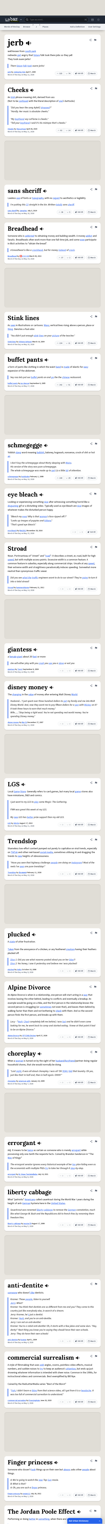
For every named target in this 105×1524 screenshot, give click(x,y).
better (30, 817)
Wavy (46, 325)
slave (61, 663)
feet (35, 656)
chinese (66, 377)
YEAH (64, 1071)
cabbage (48, 1210)
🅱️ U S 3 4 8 (24, 256)
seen (13, 325)
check (59, 1011)
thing (10, 329)
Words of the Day (12, 26)
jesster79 (27, 1223)
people (54, 862)
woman (43, 516)
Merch (93, 73)
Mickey (87, 705)
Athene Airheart (25, 341)
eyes (24, 516)
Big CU (24, 722)
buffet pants (13, 383)
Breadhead (12, 256)
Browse (26, 26)
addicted (29, 236)
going (85, 577)
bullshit (40, 452)
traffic (35, 577)
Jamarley (23, 210)
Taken (11, 949)
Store (23, 791)
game (78, 791)
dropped (45, 107)
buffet (34, 377)
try (46, 1168)
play (36, 802)
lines (41, 335)
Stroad (10, 587)
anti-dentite (13, 1339)
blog (71, 959)
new (16, 817)
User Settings (94, 26)
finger (34, 1487)
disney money (13, 722)
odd (42, 1365)
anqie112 (26, 1493)
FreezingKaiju (34, 1400)
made (66, 367)
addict (89, 236)
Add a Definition (77, 26)
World (74, 694)
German (26, 1203)
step (73, 1168)
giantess (11, 669)
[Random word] (85, 19)
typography (37, 198)
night (18, 1071)
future (36, 55)
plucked (11, 969)
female (13, 656)
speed (11, 559)
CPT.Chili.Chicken (29, 1035)
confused (23, 101)
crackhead (37, 250)
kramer (24, 1339)
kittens (47, 520)
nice (46, 502)
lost (64, 1021)
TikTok (14, 852)
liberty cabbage (14, 1223)
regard (56, 198)
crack (72, 250)
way (85, 995)
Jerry (12, 1303)
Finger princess (14, 1493)
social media (46, 852)
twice (30, 1150)
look (33, 1469)
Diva (12, 959)
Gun (50, 1480)
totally (59, 204)
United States (58, 1203)
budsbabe (25, 476)
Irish (13, 97)
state (12, 941)
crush (41, 663)
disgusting (13, 506)
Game (17, 791)
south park (30, 51)
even (82, 239)
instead (62, 250)
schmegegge (13, 476)
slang (18, 452)
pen (77, 705)
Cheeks (11, 129)
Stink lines (12, 341)
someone (12, 1292)
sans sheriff (12, 210)
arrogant (76, 1150)
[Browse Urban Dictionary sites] (13, 20)
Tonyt (20, 669)
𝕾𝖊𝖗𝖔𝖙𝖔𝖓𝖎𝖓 (22, 872)
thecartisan (21, 129)
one (61, 101)
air (9, 456)
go (52, 377)
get (19, 55)
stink (36, 335)
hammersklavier (22, 587)
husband (60, 1061)
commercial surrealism (17, 1400)
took (29, 66)
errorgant (12, 1174)
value (31, 694)
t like (32, 1292)
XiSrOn (16, 823)
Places (45, 26)
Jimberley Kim (19, 72)
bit (67, 470)
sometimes (45, 1007)
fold (70, 1071)
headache (86, 1390)
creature (70, 949)
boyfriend (19, 119)
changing (16, 694)
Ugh (13, 1390)
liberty (40, 1210)
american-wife (24, 1081)
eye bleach (12, 530)
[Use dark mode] (98, 19)
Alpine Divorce (13, 1035)
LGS (9, 823)
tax (74, 1164)
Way (10, 1158)
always (66, 1469)
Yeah (20, 1021)
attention (71, 1368)
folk (25, 66)
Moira (68, 463)
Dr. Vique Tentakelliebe (28, 1174)
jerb (9, 72)
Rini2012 (23, 530)
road (47, 556)
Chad (26, 1021)
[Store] (92, 19)
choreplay (12, 1081)
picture (55, 335)
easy (86, 367)
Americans (30, 1199)
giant (19, 656)
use (18, 198)
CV (27, 204)
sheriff (71, 204)
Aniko (19, 969)
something (43, 1519)
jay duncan (25, 383)
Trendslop (12, 872)
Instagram (77, 862)
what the (26, 577)
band (58, 367)
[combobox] (56, 19)
